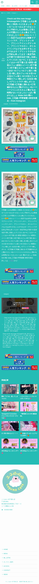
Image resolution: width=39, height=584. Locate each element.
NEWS (6, 574)
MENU (6, 553)
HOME (6, 549)
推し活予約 (7, 558)
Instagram (6, 103)
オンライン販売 (8, 562)
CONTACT (7, 570)
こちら (11, 261)
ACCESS (6, 566)
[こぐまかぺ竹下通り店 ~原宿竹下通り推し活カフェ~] (2, 2)
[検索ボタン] (32, 2)
